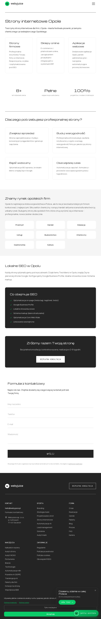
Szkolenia (41, 531)
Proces (72, 527)
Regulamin (41, 547)
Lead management (44, 527)
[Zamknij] (95, 590)
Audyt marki (42, 535)
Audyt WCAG (10, 555)
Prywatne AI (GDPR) (13, 574)
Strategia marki (43, 512)
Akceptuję (50, 614)
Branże (8, 563)
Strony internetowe (45, 520)
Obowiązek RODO (44, 559)
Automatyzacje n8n (13, 570)
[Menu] (93, 3)
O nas (71, 508)
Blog (71, 523)
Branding (40, 508)
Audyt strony (10, 551)
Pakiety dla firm (11, 582)
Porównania (10, 559)
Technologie (10, 567)
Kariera (72, 535)
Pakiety (72, 520)
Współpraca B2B (12, 590)
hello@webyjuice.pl (13, 508)
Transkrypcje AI (11, 578)
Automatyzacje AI (44, 523)
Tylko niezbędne (50, 607)
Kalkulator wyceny (12, 547)
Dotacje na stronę (12, 586)
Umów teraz (65, 602)
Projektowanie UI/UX (45, 516)
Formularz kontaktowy (14, 512)
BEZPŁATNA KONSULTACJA (50, 359)
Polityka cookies (43, 555)
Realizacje (73, 512)
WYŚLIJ (50, 453)
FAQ (70, 531)
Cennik (72, 516)
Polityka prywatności (45, 551)
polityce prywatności (75, 464)
